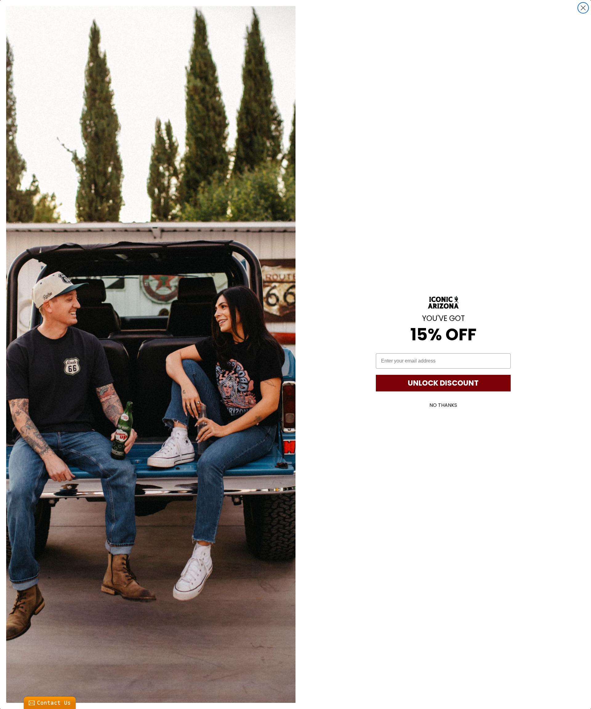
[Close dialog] (583, 7)
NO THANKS (443, 405)
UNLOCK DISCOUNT (443, 383)
